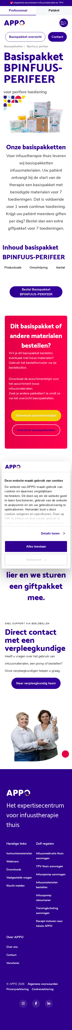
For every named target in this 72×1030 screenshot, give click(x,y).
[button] (63, 23)
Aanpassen (34, 559)
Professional (18, 10)
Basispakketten (13, 46)
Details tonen (50, 533)
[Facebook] (36, 1004)
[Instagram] (23, 1004)
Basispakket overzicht (25, 37)
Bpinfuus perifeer (37, 46)
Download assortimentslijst (36, 415)
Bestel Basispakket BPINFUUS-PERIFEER (36, 292)
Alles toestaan (36, 546)
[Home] (14, 23)
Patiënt (54, 10)
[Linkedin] (49, 1004)
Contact (57, 37)
